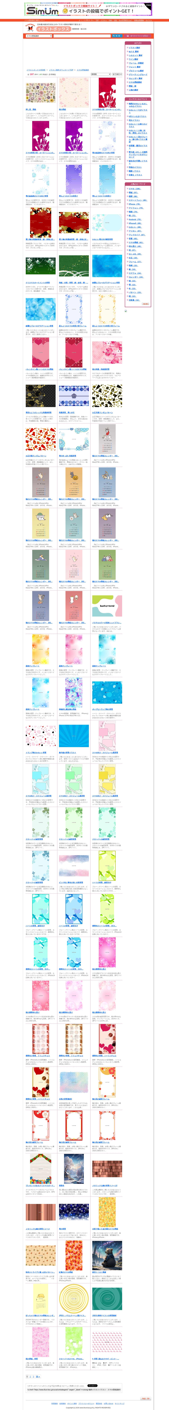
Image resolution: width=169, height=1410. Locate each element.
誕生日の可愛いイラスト (138, 162)
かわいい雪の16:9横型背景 (102, 239)
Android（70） (135, 219)
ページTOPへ (145, 1398)
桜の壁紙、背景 (32, 1359)
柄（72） (133, 216)
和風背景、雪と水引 (66, 413)
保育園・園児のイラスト (138, 147)
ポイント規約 (72, 1403)
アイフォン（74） (136, 208)
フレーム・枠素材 (136, 63)
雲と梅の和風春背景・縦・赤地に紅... (40, 239)
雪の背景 (62, 1229)
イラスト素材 (134, 48)
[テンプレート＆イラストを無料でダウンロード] (126, 311)
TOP (97, 20)
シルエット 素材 (135, 55)
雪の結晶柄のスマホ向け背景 (103, 153)
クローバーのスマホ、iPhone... (71, 1359)
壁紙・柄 (132, 86)
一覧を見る (145, 304)
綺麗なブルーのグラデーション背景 (106, 283)
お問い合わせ (108, 1403)
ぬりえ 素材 (134, 51)
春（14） (133, 269)
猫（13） (133, 281)
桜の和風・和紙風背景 (100, 369)
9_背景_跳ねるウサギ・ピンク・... (105, 1359)
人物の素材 (133, 90)
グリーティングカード (138, 74)
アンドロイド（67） (137, 235)
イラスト (104, 20)
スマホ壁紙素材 (83, 70)
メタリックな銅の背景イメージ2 (104, 1186)
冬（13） (133, 288)
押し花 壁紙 (31, 109)
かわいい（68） (135, 227)
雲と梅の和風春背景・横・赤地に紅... (73, 239)
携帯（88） (133, 196)
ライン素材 (133, 59)
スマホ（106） (135, 189)
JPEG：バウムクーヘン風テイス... (72, 1316)
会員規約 (62, 1403)
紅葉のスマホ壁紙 (66, 1272)
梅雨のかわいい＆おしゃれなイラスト (138, 105)
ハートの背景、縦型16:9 (101, 883)
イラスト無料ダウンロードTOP (61, 70)
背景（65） (133, 239)
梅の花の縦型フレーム (100, 1099)
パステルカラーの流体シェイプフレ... (106, 623)
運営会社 (99, 1403)
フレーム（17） (135, 262)
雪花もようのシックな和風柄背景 (38, 413)
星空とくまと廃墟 (99, 1272)
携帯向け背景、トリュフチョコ (38, 1056)
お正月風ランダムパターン (102, 413)
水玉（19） (133, 258)
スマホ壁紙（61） (136, 242)
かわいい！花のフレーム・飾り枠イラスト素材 (138, 139)
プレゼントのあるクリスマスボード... (40, 1186)
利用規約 (54, 1403)
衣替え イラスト (135, 175)
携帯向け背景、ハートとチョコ (104, 1056)
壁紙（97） (133, 192)
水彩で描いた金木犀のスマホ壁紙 (105, 1229)
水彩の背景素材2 (65, 1099)
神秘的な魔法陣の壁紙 (67, 709)
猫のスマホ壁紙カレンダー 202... (105, 456)
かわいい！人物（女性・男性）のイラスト (138, 131)
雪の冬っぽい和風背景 (67, 456)
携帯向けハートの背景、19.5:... (104, 926)
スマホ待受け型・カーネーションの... (106, 109)
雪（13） (133, 285)
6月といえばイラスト (138, 116)
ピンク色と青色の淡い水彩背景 (71, 883)
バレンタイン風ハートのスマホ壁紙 (39, 369)
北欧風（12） (134, 300)
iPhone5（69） (135, 223)
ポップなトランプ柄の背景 (102, 709)
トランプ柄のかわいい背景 (36, 753)
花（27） (133, 250)
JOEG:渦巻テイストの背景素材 (104, 1316)
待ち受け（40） (135, 246)
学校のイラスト (135, 167)
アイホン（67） (135, 231)
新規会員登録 (139, 20)
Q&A (110, 20)
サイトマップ (119, 1403)
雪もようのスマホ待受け (68, 196)
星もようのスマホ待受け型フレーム (72, 326)
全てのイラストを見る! (138, 36)
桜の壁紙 (62, 109)
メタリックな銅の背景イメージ (38, 1229)
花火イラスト (134, 120)
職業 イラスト (134, 171)
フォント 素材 (134, 67)
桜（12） (133, 296)
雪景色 (61, 1186)
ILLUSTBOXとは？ (125, 20)
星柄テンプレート (32, 666)
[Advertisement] (10, 62)
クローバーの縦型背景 (34, 839)
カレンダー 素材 (135, 78)
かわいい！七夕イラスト (138, 111)
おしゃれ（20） (135, 254)
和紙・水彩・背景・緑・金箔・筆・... (73, 283)
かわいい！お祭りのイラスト (138, 125)
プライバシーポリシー (86, 1403)
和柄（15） (133, 265)
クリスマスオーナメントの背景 (38, 283)
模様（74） (133, 212)
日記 (115, 20)
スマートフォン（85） (138, 200)
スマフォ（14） (135, 273)
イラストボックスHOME (36, 70)
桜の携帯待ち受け (99, 969)
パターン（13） (135, 292)
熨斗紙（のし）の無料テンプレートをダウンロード (138, 154)
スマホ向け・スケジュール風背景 (105, 753)
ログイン (149, 20)
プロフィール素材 (136, 71)
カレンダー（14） (136, 277)
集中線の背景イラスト (67, 753)
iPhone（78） (135, 204)
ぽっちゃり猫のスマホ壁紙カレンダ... (40, 1316)
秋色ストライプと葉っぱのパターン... (40, 1272)
